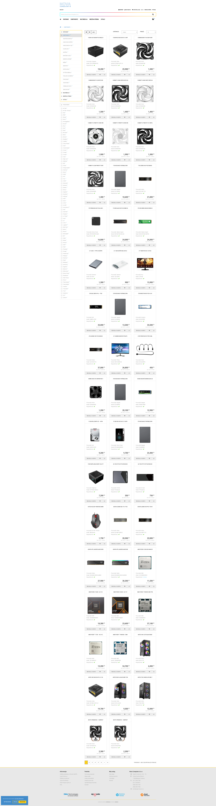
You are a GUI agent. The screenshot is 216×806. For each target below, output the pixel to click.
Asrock (65, 123)
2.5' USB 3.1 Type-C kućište (95, 250)
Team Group (66, 277)
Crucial (65, 154)
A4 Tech (65, 108)
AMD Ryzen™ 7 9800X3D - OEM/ (120, 634)
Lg (64, 220)
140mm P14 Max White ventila (145, 80)
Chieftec (65, 141)
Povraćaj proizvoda (89, 774)
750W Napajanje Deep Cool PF (95, 464)
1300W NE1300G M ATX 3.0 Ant (120, 37)
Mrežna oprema (94, 19)
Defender (65, 161)
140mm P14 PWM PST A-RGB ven (95, 123)
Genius (65, 189)
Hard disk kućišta (67, 42)
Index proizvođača (89, 778)
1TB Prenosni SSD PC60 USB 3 (95, 208)
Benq (64, 134)
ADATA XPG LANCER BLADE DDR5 (95, 549)
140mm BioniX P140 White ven (95, 80)
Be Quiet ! (65, 132)
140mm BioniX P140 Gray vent (145, 37)
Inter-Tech (65, 211)
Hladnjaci (65, 48)
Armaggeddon (66, 121)
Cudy (64, 156)
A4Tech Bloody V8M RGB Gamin (95, 506)
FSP (64, 176)
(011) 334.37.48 (136, 780)
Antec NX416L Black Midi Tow (120, 677)
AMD (64, 115)
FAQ (61, 784)
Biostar (65, 137)
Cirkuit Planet (66, 143)
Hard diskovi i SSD (67, 45)
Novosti (111, 780)
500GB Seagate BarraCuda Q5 (145, 378)
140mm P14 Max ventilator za (120, 80)
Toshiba (65, 286)
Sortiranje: (116, 31)
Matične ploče (66, 55)
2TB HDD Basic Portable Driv (120, 293)
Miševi (64, 62)
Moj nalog (111, 774)
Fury (64, 178)
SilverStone (66, 275)
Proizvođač (66, 104)
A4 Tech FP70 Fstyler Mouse (145, 464)
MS (64, 236)
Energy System (66, 167)
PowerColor (66, 253)
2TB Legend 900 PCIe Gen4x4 (96, 336)
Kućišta (64, 52)
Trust (64, 291)
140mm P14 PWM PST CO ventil (145, 123)
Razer (64, 260)
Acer (64, 112)
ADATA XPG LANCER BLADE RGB (120, 549)
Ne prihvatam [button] (7, 801)
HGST (64, 198)
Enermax (65, 170)
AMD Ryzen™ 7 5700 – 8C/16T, (95, 634)
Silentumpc (66, 271)
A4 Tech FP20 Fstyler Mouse (120, 464)
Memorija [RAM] (66, 59)
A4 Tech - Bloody (67, 110)
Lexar (64, 218)
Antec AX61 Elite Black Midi (145, 634)
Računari (66, 19)
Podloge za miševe (67, 76)
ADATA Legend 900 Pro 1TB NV (145, 506)
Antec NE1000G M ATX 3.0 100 (95, 677)
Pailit (64, 247)
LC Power (65, 216)
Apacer (65, 117)
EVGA (64, 174)
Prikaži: (142, 31)
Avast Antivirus (63, 776)
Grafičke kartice (67, 38)
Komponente (74, 19)
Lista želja (111, 778)
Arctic (65, 119)
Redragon (65, 262)
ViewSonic (65, 293)
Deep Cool (65, 159)
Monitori (65, 65)
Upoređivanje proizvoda (90, 782)
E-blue (64, 165)
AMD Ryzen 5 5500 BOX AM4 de (145, 549)
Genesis (65, 187)
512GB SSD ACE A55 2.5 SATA (120, 421)
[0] (94, 32)
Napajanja (65, 69)
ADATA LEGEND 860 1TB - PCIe (120, 506)
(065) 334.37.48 (136, 784)
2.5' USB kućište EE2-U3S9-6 (120, 250)
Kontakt (87, 784)
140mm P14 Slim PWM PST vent (95, 165)
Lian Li (65, 222)
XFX (64, 295)
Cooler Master (66, 148)
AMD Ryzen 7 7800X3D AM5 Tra (145, 592)
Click (64, 145)
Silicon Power (66, 273)
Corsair (65, 150)
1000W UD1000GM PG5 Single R (95, 37)
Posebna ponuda (89, 780)
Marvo (65, 229)
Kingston (65, 214)
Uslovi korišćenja (64, 780)
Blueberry (65, 139)
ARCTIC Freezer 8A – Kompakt (95, 720)
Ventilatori (65, 89)
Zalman (65, 297)
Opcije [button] (15, 801)
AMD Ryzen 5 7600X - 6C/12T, (96, 592)
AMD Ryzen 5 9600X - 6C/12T (120, 592)
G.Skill (64, 181)
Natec (64, 238)
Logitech (65, 225)
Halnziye (65, 196)
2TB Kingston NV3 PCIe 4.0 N (145, 293)
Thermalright (66, 282)
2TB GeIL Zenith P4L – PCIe (95, 293)
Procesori (65, 79)
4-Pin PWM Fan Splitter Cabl (145, 336)
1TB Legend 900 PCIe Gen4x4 (145, 165)
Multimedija (83, 19)
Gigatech (65, 192)
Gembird (65, 185)
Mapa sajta (87, 776)
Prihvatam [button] (22, 801)
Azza (64, 130)
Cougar (65, 152)
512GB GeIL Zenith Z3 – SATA (96, 421)
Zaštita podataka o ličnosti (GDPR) (68, 774)
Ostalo (103, 19)
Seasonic (65, 269)
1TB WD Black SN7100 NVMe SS (120, 208)
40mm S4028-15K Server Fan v (95, 378)
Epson (65, 172)
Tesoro (65, 280)
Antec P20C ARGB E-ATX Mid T (145, 677)
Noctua (65, 242)
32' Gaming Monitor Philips (120, 336)
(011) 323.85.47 (136, 782)
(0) (142, 9)
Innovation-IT (66, 207)
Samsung (65, 264)
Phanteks (65, 249)
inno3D (65, 205)
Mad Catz (65, 227)
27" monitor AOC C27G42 (145, 250)
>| (107, 762)
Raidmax (65, 258)
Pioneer (65, 251)
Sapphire (65, 266)
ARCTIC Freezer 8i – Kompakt (120, 720)
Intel (64, 209)
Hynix (64, 200)
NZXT (64, 244)
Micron (65, 231)
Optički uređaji (66, 72)
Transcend (66, 288)
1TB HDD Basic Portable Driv (120, 165)
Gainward (65, 183)
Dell (64, 163)
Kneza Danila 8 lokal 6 (138, 776)
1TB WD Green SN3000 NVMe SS (145, 208)
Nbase (65, 240)
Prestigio (65, 255)
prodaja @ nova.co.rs (138, 789)
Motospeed (66, 233)
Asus (64, 126)
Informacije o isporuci (65, 782)
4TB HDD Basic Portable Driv (120, 378)
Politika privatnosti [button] (19, 798)
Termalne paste (66, 86)
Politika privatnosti (64, 778)
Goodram (65, 194)
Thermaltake (66, 284)
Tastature (65, 82)
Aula (64, 128)
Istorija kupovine (113, 776)
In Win (65, 203)
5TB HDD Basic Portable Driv (145, 421)
